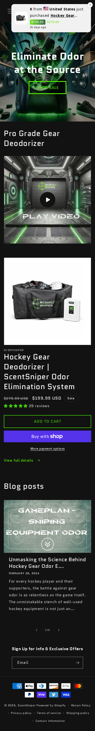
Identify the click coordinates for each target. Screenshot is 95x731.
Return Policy (81, 705)
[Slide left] (36, 630)
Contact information (50, 721)
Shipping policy (77, 713)
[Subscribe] (77, 663)
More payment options (47, 448)
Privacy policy (21, 713)
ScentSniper (27, 705)
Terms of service (49, 713)
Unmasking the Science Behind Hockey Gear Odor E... (47, 562)
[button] (10, 11)
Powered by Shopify (51, 705)
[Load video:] (47, 199)
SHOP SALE (47, 87)
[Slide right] (58, 630)
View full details (19, 460)
